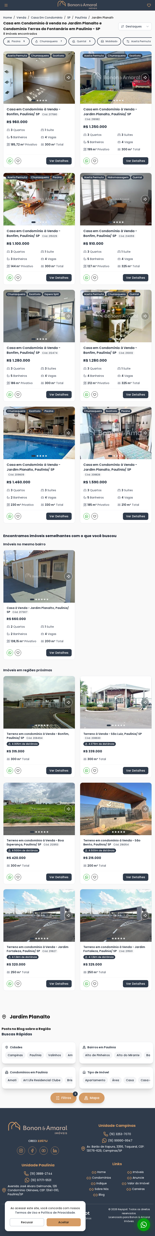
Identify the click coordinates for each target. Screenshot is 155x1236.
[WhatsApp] (10, 161)
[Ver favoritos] (149, 5)
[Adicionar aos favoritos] (18, 161)
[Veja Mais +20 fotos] (39, 576)
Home (7, 18)
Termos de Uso (26, 1213)
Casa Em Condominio (47, 18)
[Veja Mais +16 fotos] (116, 915)
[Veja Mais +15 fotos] (39, 915)
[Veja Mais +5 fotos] (116, 809)
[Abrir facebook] (32, 1151)
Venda (21, 18)
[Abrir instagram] (21, 1151)
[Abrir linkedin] (55, 1151)
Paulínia (81, 18)
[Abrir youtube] (44, 1151)
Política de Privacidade (58, 1213)
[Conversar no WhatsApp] (143, 1224)
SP (68, 18)
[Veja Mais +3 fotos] (39, 702)
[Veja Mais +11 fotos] (116, 702)
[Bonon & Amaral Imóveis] (38, 1128)
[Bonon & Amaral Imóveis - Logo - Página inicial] (77, 5)
